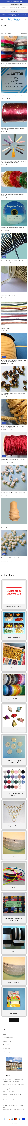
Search (5, 1034)
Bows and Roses (13, 730)
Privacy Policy (6, 1044)
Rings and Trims (13, 826)
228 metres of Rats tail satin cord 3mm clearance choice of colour (13, 129)
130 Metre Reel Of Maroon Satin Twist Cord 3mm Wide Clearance (13, 460)
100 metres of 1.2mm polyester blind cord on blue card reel (13, 228)
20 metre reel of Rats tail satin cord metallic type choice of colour (12, 195)
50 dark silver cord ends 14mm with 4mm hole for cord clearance (13, 394)
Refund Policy (6, 1052)
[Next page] (18, 568)
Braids (13, 668)
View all (14, 1020)
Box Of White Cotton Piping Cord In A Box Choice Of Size (13, 95)
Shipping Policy (7, 1041)
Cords (13, 888)
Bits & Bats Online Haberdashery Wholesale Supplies (15, 1121)
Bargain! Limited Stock (13, 606)
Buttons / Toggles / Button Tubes (14, 794)
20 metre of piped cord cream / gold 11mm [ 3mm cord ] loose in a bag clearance (14, 427)
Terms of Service (7, 1048)
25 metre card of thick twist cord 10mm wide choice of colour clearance (13, 327)
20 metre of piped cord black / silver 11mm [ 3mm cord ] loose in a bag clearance (13, 261)
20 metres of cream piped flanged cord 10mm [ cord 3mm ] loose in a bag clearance (13, 361)
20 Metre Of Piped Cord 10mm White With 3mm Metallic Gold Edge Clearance (12, 294)
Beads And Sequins (13, 637)
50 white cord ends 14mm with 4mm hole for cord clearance (13, 493)
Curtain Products (13, 857)
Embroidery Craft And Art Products (13, 919)
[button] (2, 19)
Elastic (13, 951)
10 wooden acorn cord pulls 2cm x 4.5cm (11, 525)
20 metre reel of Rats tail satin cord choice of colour (13, 63)
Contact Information (8, 1037)
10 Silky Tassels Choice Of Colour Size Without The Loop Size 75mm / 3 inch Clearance (13, 162)
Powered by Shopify (14, 1123)
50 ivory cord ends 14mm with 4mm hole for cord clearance (12, 558)
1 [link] (9, 568)
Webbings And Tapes (13, 699)
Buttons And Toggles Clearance (14, 761)
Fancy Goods (13, 1013)
